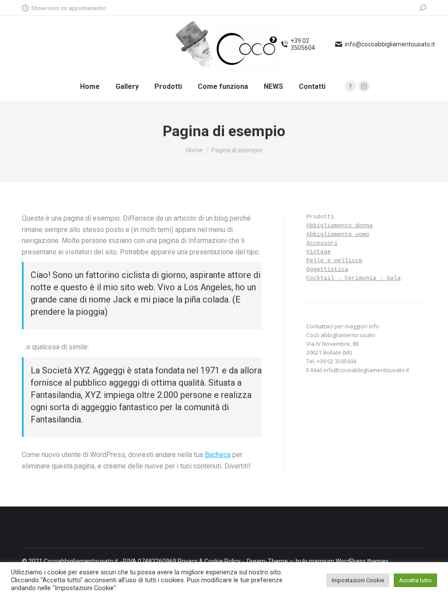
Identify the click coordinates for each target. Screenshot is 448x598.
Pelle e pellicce (334, 260)
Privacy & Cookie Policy (209, 561)
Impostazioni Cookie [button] (358, 580)
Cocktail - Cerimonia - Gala (353, 278)
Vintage (318, 252)
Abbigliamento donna (339, 225)
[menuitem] (90, 87)
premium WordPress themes (348, 561)
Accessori (322, 243)
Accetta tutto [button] (415, 580)
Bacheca (218, 454)
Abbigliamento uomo (337, 234)
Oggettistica (327, 269)
